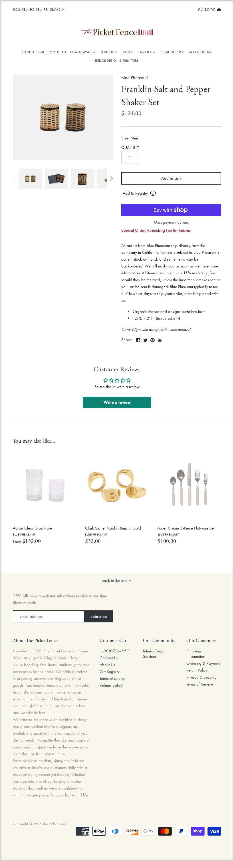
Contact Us (109, 658)
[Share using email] (160, 339)
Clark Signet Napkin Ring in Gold (113, 530)
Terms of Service (199, 684)
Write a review (117, 402)
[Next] (111, 178)
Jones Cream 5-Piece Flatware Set (186, 530)
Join (34, 9)
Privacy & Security (201, 677)
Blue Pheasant (134, 78)
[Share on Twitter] (145, 339)
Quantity (130, 147)
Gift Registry (110, 671)
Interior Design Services (155, 654)
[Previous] (14, 178)
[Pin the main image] (152, 339)
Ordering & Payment (203, 663)
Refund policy (111, 685)
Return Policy (197, 670)
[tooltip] (153, 193)
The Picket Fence (55, 824)
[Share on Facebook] (138, 339)
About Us (107, 665)
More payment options (171, 222)
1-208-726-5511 (115, 651)
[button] (171, 193)
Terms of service (112, 678)
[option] (30, 179)
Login (19, 9)
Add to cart (171, 178)
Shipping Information (195, 654)
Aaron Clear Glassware (32, 530)
